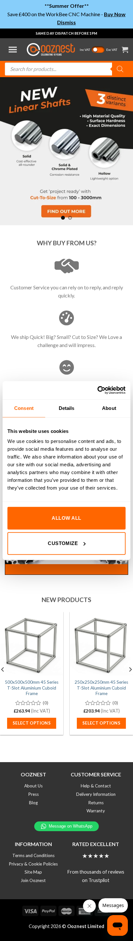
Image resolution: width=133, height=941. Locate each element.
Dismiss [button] (66, 22)
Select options (32, 723)
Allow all (66, 518)
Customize (63, 543)
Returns (96, 802)
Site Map (33, 872)
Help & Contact (96, 785)
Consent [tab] (24, 408)
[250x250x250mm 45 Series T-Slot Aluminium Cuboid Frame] (101, 643)
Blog (33, 802)
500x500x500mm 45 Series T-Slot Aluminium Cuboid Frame (31, 688)
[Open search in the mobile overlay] (66, 69)
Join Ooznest (33, 880)
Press (33, 794)
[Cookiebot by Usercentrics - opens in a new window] (97, 390)
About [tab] (109, 408)
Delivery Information (96, 794)
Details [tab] (67, 408)
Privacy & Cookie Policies (33, 863)
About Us (33, 785)
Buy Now (115, 14)
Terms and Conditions (33, 855)
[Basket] (125, 49)
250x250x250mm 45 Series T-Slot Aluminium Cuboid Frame (101, 688)
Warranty (96, 810)
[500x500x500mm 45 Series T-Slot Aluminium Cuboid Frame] (31, 643)
